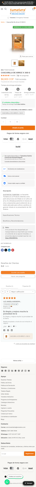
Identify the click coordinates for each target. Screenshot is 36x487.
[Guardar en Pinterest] (12, 250)
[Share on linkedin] (12, 330)
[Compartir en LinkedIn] (9, 250)
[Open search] (3, 291)
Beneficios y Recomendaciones (13, 221)
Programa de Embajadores (9, 399)
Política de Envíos (6, 382)
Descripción (7, 191)
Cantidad (3, 118)
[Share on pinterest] (8, 330)
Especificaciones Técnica (11, 215)
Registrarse (30, 453)
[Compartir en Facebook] (2, 250)
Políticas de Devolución (8, 385)
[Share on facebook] (4, 330)
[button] (14, 63)
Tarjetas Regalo (5, 391)
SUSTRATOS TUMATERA (11, 195)
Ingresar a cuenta (6, 408)
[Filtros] (7, 291)
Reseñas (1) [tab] (9, 286)
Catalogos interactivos (7, 402)
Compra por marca (6, 413)
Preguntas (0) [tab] (27, 286)
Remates (3, 405)
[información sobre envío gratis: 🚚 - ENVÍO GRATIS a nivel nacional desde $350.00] (18, 2)
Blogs (2, 419)
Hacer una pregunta (18, 276)
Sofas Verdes (5, 394)
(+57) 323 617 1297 (14, 434)
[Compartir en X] (5, 250)
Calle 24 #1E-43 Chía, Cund (16, 437)
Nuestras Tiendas (6, 380)
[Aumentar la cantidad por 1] (17, 122)
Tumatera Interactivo (7, 396)
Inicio (3, 22)
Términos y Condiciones (8, 388)
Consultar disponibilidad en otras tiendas (15, 161)
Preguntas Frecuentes (7, 411)
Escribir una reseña (18, 272)
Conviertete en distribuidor (9, 416)
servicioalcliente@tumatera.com (15, 427)
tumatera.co (7, 243)
